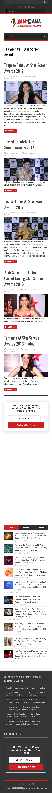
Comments (40, 527)
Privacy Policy (17, 791)
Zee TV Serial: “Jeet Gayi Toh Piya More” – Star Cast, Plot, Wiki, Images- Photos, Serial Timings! (30, 560)
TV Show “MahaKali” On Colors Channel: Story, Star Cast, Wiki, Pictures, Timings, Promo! (27, 599)
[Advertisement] (26, 478)
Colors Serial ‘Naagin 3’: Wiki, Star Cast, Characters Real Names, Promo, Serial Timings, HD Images (30, 547)
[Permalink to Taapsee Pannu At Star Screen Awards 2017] (26, 103)
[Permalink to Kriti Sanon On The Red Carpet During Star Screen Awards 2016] (26, 317)
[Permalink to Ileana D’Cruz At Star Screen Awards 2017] (26, 240)
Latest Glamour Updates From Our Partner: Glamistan (22, 679)
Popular (11, 527)
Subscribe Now (26, 425)
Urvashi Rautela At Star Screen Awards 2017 (21, 145)
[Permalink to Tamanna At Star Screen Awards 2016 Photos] (26, 376)
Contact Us (36, 791)
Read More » (10, 131)
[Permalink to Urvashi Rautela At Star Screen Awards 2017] (26, 180)
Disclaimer (27, 791)
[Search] (45, 2)
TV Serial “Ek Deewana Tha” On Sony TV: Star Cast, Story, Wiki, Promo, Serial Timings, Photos (30, 641)
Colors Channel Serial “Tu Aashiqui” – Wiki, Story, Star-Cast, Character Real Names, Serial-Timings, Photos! (30, 535)
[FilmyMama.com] (26, 25)
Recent (26, 527)
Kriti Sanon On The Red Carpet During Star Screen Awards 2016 (23, 278)
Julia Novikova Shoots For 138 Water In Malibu (25, 688)
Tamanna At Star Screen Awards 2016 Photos (21, 341)
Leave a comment (31, 76)
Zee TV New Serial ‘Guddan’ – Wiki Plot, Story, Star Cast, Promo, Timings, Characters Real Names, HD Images (30, 572)
